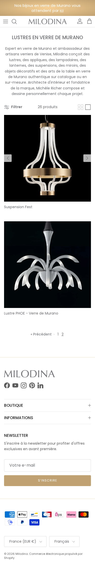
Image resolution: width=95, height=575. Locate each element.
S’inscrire (47, 480)
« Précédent (41, 334)
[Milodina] (48, 21)
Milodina (21, 554)
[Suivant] (87, 158)
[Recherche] (16, 21)
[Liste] (88, 107)
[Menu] (5, 21)
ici (62, 10)
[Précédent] (8, 158)
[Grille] (81, 107)
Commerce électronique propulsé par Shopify (43, 556)
